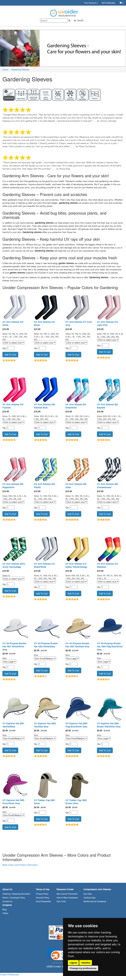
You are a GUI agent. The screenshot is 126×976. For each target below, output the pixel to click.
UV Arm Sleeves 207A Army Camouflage (13, 565)
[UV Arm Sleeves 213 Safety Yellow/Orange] (78, 549)
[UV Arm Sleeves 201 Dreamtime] (78, 389)
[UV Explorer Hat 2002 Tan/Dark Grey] (47, 708)
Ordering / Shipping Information (16, 893)
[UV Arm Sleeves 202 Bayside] (110, 389)
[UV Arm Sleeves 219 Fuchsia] (15, 389)
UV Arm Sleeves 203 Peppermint (12, 485)
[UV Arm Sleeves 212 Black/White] (47, 549)
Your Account (90, 3)
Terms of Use (42, 889)
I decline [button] (85, 962)
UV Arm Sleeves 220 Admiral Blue (44, 406)
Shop (80, 20)
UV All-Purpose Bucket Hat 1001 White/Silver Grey (14, 646)
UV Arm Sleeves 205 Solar (75, 485)
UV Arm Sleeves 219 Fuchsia (12, 406)
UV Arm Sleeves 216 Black (44, 323)
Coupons (7, 904)
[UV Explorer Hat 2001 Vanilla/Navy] (15, 708)
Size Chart (61, 901)
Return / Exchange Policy (13, 897)
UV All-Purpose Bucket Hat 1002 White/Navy (46, 645)
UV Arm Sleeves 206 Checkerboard (107, 485)
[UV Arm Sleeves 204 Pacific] (47, 469)
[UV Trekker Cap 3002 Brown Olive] (78, 785)
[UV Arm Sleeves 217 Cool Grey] (78, 307)
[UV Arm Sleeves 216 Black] (47, 307)
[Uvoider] (64, 12)
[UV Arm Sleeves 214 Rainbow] (110, 549)
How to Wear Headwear (67, 897)
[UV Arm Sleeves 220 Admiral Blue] (47, 389)
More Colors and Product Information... (21, 864)
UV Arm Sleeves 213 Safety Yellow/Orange (76, 565)
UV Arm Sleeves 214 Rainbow (107, 565)
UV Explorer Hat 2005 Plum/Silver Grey (13, 802)
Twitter (5, 913)
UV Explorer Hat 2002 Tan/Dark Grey (45, 725)
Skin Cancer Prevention (67, 893)
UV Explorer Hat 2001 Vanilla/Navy (13, 725)
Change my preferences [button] (83, 968)
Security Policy (42, 897)
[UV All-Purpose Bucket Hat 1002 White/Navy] (47, 628)
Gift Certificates (108, 3)
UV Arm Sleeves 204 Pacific (44, 485)
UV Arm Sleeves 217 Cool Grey (78, 323)
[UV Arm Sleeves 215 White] (15, 307)
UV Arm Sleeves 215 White (12, 323)
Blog (4, 909)
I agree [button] (73, 962)
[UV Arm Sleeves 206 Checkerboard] (110, 469)
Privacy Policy (42, 893)
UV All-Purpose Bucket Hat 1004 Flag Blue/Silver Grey (110, 646)
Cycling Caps (89, 897)
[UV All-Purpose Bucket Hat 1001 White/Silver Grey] (15, 628)
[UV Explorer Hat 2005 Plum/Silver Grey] (15, 785)
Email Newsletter (43, 901)
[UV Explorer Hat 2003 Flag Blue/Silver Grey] (78, 708)
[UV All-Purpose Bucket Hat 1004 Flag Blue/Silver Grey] (110, 628)
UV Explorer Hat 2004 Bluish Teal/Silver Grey (108, 725)
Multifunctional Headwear (95, 901)
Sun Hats (88, 893)
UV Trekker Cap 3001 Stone (44, 802)
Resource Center (65, 889)
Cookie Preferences (9, 974)
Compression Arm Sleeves (97, 889)
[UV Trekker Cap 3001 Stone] (47, 785)
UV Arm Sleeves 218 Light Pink (107, 323)
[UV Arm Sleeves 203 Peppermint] (15, 469)
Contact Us (7, 901)
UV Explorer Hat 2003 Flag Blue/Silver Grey (76, 725)
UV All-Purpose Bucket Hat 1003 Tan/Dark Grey (77, 645)
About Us (7, 889)
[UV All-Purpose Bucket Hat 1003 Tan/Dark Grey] (78, 628)
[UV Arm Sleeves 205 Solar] (78, 469)
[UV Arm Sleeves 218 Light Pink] (110, 307)
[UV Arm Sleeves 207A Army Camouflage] (15, 549)
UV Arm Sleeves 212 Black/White (44, 565)
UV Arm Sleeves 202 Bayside (107, 406)
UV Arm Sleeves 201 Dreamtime (75, 406)
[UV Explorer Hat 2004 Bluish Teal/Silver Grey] (110, 708)
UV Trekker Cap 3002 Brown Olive (76, 802)
